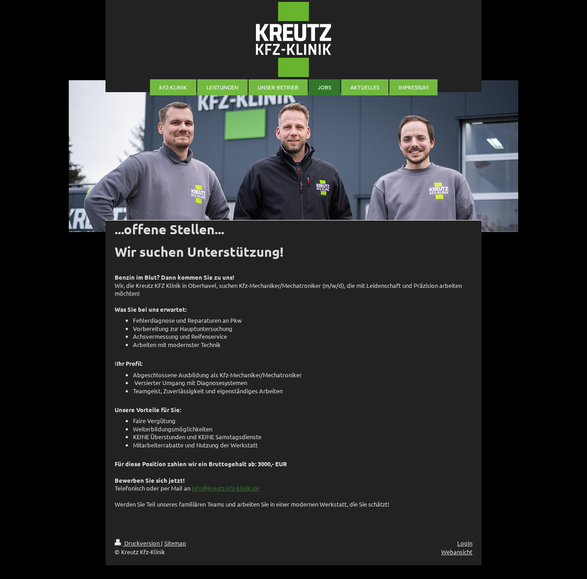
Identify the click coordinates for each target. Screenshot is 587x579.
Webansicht (456, 552)
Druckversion (142, 543)
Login (464, 543)
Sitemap (175, 543)
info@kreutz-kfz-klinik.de (225, 488)
